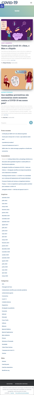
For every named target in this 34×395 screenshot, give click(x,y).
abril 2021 (4, 236)
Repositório (10, 383)
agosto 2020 (5, 260)
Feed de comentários (7, 367)
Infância (4, 323)
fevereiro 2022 (5, 209)
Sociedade (4, 344)
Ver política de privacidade (22, 393)
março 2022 (5, 206)
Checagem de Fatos (7, 287)
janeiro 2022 (5, 212)
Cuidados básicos (6, 302)
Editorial (4, 314)
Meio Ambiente (6, 335)
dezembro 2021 (6, 215)
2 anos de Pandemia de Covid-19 (10, 145)
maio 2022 (4, 203)
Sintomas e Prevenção (7, 92)
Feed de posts (5, 364)
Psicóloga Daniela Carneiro (9, 175)
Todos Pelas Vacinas (7, 347)
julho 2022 (4, 200)
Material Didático (6, 329)
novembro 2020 (6, 251)
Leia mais (13, 60)
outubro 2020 (5, 254)
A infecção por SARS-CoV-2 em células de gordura (14, 133)
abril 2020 (4, 273)
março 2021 (5, 239)
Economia (4, 311)
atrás (14, 62)
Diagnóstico (9, 43)
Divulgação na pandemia (8, 308)
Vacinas (4, 353)
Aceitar (12, 393)
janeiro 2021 (5, 245)
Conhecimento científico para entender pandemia (14, 290)
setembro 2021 (6, 221)
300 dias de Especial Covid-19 (20, 189)
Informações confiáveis (21, 383)
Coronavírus (5, 296)
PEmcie (4, 338)
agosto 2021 (5, 224)
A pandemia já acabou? (8, 142)
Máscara (4, 326)
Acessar (4, 361)
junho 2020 (5, 267)
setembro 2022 (6, 197)
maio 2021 (4, 233)
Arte (3, 284)
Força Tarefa (5, 320)
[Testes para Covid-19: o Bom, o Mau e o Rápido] (17, 29)
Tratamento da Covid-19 (8, 350)
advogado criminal (6, 189)
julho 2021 (4, 227)
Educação (4, 317)
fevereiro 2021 (5, 242)
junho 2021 (5, 230)
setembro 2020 (6, 257)
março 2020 (5, 276)
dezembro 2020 (6, 248)
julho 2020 (4, 264)
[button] (2, 6)
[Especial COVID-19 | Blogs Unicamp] (10, 3)
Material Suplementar (7, 332)
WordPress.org (5, 370)
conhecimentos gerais (7, 293)
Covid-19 (3, 43)
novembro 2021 (6, 218)
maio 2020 (4, 270)
